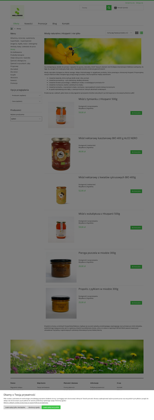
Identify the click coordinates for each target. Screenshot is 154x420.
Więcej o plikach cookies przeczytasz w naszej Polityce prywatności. (26, 403)
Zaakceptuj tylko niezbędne (15, 407)
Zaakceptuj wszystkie (51, 407)
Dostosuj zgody (34, 407)
